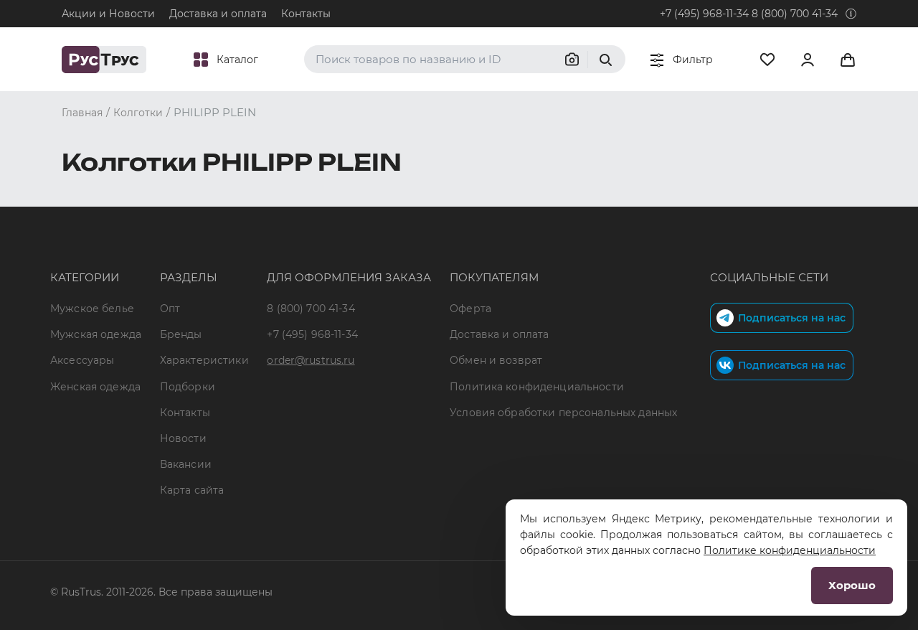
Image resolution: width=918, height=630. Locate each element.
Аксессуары (82, 360)
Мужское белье (92, 308)
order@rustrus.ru (310, 360)
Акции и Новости (108, 13)
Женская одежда (95, 386)
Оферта (470, 308)
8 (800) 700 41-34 (795, 13)
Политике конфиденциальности (790, 550)
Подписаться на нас (792, 317)
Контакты (306, 13)
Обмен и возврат (496, 360)
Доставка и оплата (218, 13)
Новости (183, 438)
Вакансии (186, 464)
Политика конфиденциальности (537, 386)
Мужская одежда (95, 334)
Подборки (187, 386)
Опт (170, 308)
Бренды (181, 334)
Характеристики (204, 360)
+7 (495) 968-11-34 (704, 13)
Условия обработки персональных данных (563, 412)
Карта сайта (192, 490)
